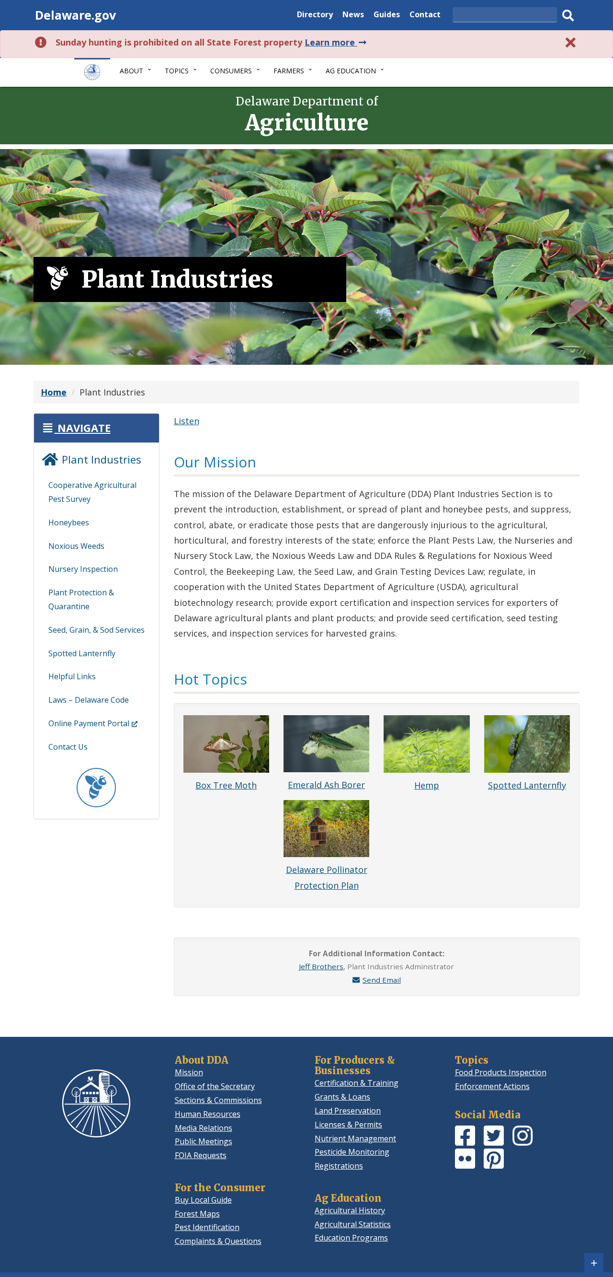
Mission (189, 1072)
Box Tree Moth (226, 785)
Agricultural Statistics (353, 1224)
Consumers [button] (231, 70)
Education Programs (351, 1237)
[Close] (571, 42)
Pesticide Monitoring (352, 1152)
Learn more (336, 42)
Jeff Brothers (321, 966)
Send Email (382, 980)
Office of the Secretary (215, 1086)
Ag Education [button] (351, 70)
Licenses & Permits (348, 1124)
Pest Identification (207, 1227)
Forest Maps (197, 1213)
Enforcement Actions (492, 1086)
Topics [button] (177, 70)
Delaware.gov (75, 15)
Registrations (339, 1166)
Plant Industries (100, 459)
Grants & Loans (342, 1096)
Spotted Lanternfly (527, 785)
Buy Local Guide (203, 1200)
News (353, 16)
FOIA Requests (201, 1155)
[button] (76, 427)
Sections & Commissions (218, 1100)
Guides (387, 16)
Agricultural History (350, 1210)
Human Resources (207, 1114)
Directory (315, 16)
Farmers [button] (288, 70)
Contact (425, 16)
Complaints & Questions (218, 1241)
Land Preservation (348, 1110)
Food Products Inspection (500, 1072)
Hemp (426, 785)
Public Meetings (203, 1141)
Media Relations (203, 1128)
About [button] (131, 70)
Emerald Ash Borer (326, 784)
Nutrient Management (355, 1138)
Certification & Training (356, 1083)
